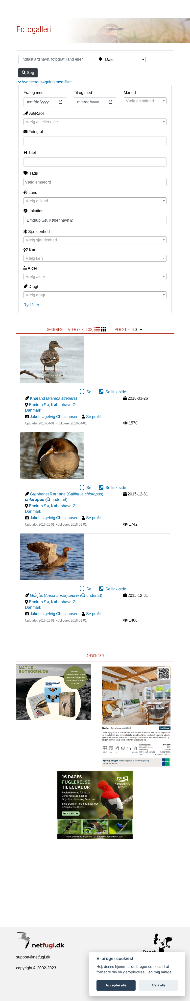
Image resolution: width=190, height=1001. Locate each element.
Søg (30, 72)
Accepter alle (116, 985)
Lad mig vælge (159, 972)
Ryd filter (31, 305)
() (46, 499)
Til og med (83, 93)
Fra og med (34, 93)
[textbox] (145, 101)
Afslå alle (158, 985)
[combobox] (145, 100)
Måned (130, 93)
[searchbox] (95, 182)
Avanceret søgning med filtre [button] (46, 82)
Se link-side (114, 392)
